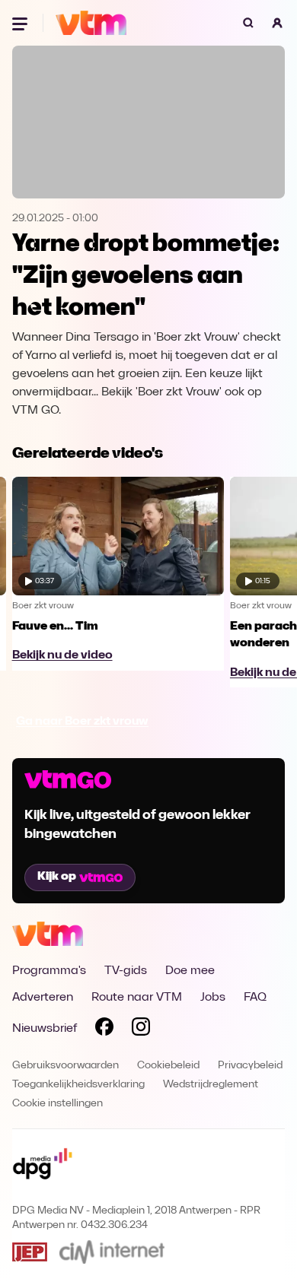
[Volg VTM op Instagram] (141, 1029)
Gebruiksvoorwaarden (65, 1065)
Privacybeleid (250, 1065)
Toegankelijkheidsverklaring (78, 1084)
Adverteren (42, 998)
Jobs (212, 998)
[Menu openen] (21, 23)
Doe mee (190, 971)
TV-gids (125, 971)
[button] (277, 22)
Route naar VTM (136, 998)
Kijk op (56, 877)
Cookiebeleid (168, 1065)
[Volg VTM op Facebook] (104, 1029)
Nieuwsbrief (44, 1029)
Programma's (49, 971)
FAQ (255, 998)
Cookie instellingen (57, 1103)
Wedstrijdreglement (210, 1084)
